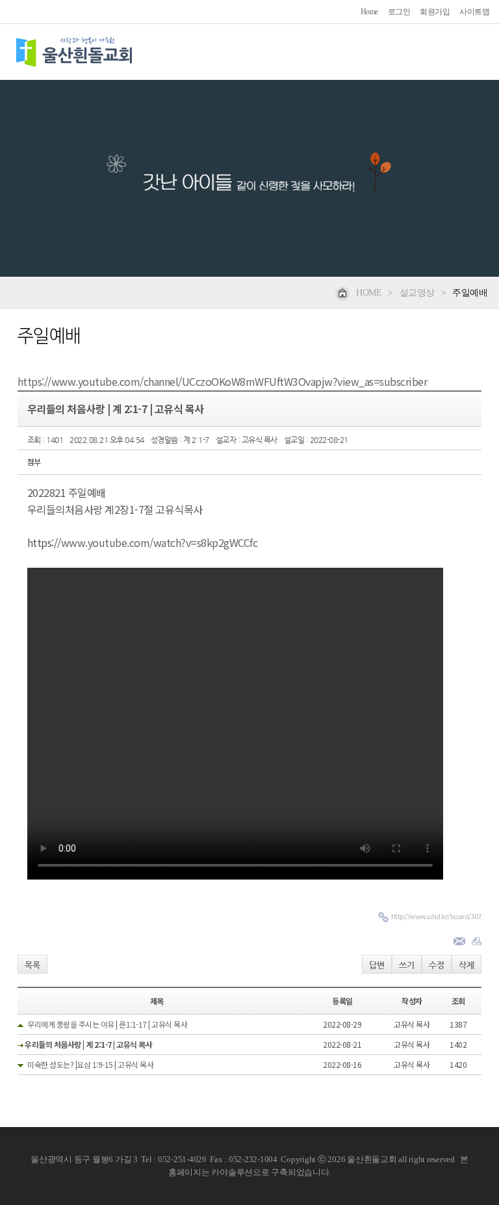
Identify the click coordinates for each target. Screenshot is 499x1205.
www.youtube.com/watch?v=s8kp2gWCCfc (159, 542)
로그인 (399, 11)
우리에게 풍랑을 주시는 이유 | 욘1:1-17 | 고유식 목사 (107, 1024)
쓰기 (407, 965)
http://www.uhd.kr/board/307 (436, 916)
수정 (436, 965)
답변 (377, 965)
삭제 (466, 965)
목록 (32, 965)
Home (369, 11)
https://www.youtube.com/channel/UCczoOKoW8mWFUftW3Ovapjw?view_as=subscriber (223, 381)
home (368, 293)
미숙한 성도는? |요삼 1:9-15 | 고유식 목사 (90, 1064)
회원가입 (435, 11)
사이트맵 (474, 11)
